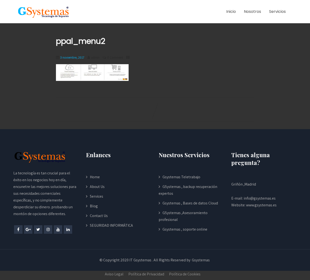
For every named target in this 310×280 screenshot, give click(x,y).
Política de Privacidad (146, 274)
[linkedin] (68, 229)
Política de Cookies (185, 274)
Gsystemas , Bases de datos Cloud (190, 203)
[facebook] (18, 229)
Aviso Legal (114, 274)
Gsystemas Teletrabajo (181, 176)
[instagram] (48, 229)
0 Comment (115, 57)
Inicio (231, 11)
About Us (97, 186)
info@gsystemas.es (260, 198)
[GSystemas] (43, 12)
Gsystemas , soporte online (185, 229)
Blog (94, 206)
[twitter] (38, 229)
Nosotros (252, 11)
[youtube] (58, 229)
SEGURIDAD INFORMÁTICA (111, 225)
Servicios (277, 11)
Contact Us (99, 215)
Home (95, 176)
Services (96, 196)
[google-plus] (28, 229)
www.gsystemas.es (261, 205)
